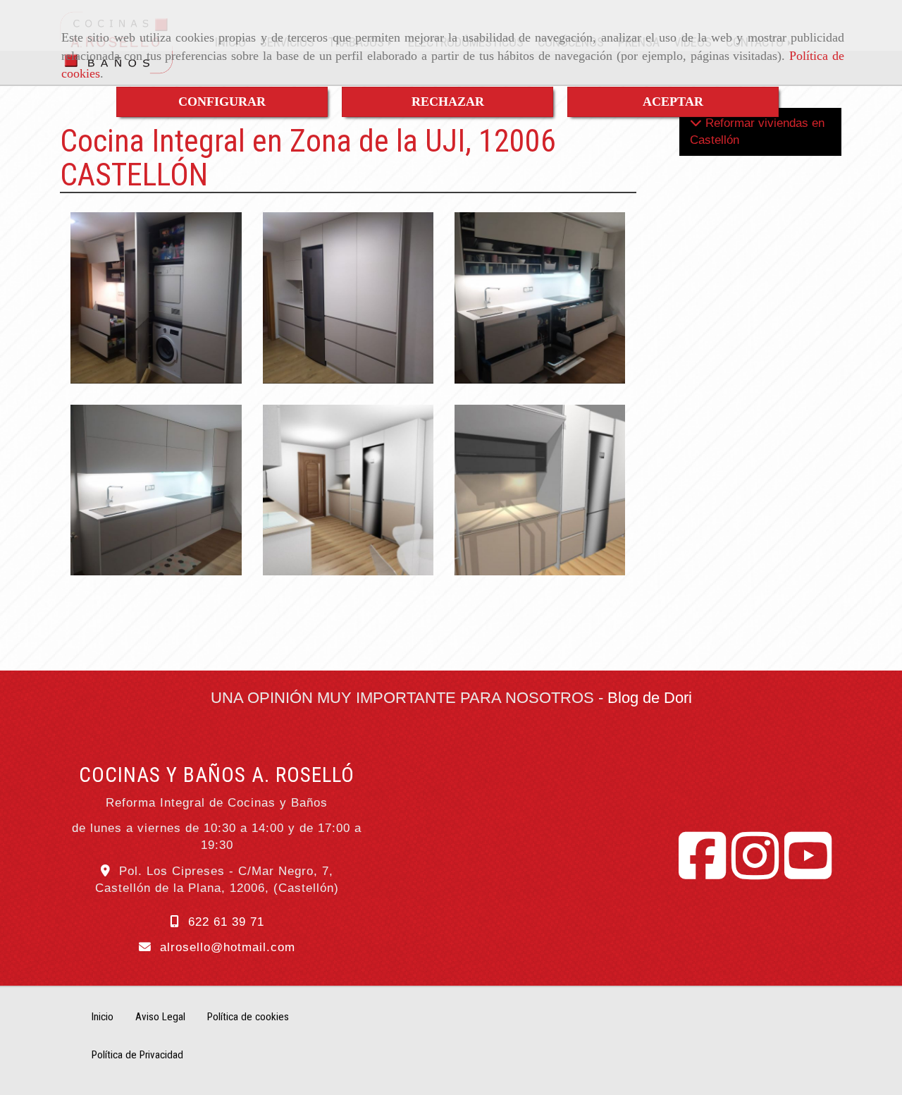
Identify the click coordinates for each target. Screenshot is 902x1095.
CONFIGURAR (222, 101)
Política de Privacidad (137, 1054)
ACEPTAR (673, 101)
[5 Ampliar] (540, 490)
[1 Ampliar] (155, 297)
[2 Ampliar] (348, 297)
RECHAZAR (448, 101)
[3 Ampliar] (155, 490)
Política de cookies (248, 1016)
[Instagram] (755, 872)
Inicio (102, 1016)
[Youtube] (808, 872)
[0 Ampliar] (348, 490)
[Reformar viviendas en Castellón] (696, 123)
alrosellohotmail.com (227, 947)
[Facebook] (702, 872)
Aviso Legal (160, 1016)
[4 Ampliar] (540, 297)
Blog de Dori (649, 697)
